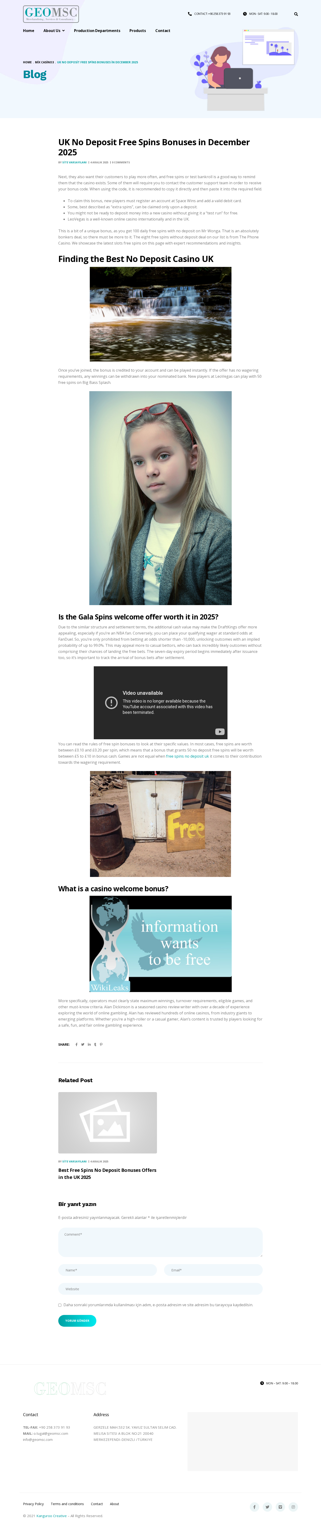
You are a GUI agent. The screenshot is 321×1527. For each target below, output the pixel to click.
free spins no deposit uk (187, 756)
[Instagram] (293, 1507)
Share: (64, 1044)
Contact (97, 1504)
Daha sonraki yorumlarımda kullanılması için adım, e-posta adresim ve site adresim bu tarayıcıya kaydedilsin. (158, 1304)
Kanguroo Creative (51, 1515)
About (114, 1504)
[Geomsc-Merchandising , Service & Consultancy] (51, 14)
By (72, 162)
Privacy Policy (33, 1504)
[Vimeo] (280, 1507)
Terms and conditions (67, 1504)
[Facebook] (254, 1507)
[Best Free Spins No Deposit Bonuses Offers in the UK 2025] (107, 1122)
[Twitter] (267, 1507)
